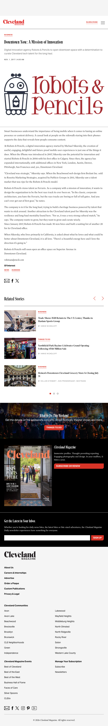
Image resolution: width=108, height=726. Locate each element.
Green (7, 647)
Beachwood (10, 621)
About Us (8, 567)
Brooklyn (8, 632)
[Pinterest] (28, 708)
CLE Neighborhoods (14, 642)
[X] (17, 708)
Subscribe (92, 22)
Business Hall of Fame (14, 682)
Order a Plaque (11, 583)
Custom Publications (14, 588)
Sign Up (97, 537)
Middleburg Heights (64, 621)
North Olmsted (62, 626)
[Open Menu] (103, 23)
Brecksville (9, 626)
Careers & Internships (15, 572)
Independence (11, 653)
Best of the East (12, 672)
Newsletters (61, 672)
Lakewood (60, 610)
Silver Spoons (11, 693)
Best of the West (12, 677)
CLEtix (7, 698)
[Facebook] (12, 708)
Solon (58, 642)
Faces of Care (11, 687)
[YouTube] (34, 708)
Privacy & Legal (11, 594)
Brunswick (9, 637)
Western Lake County (65, 653)
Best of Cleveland (12, 666)
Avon (6, 610)
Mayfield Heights (63, 616)
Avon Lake (9, 616)
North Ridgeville (63, 632)
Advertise (9, 578)
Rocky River (60, 637)
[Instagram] (23, 708)
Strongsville (61, 647)
